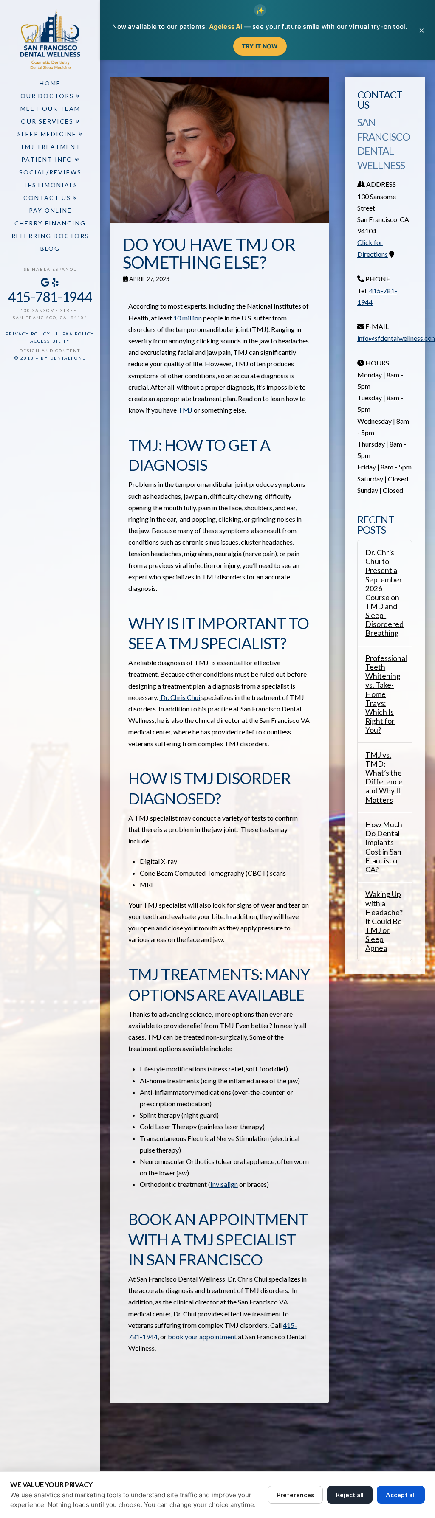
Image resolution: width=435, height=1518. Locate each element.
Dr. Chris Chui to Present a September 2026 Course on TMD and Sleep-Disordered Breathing (384, 593)
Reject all (350, 1494)
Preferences (295, 1494)
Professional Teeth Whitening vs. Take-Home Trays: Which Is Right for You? (384, 694)
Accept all (401, 1494)
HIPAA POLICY (75, 333)
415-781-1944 (50, 297)
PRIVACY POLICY (28, 333)
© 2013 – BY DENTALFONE (50, 357)
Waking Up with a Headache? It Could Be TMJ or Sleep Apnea (384, 921)
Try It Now (260, 46)
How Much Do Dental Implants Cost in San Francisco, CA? (383, 847)
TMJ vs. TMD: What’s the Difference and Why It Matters (384, 777)
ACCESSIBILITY (50, 340)
